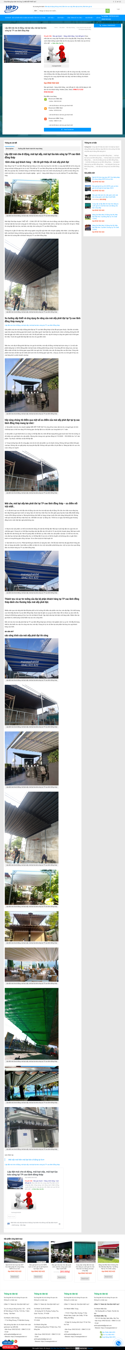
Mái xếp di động (71, 27)
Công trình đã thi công (74, 17)
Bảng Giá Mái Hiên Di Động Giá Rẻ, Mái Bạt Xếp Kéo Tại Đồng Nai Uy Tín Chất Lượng (108, 1267)
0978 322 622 (8, 1347)
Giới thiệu (51, 17)
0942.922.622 (106, 19)
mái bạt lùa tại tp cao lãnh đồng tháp (101, 156)
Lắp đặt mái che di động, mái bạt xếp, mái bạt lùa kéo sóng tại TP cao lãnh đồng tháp (32, 325)
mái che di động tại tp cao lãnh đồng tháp (105, 160)
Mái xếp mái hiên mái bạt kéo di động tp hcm (26, 1160)
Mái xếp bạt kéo (77, 6)
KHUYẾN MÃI (89, 17)
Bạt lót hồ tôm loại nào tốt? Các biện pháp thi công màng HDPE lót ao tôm (14, 1267)
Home (56, 27)
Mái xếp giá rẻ (101, 151)
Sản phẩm (60, 17)
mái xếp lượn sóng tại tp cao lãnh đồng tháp (101, 167)
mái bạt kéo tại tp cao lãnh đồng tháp (100, 155)
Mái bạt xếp (99, 149)
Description (10, 149)
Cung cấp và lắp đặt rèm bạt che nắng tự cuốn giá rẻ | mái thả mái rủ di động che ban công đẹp (85, 1268)
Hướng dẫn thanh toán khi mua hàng (30, 149)
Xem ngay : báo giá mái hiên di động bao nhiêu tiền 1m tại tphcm (25, 17)
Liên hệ (98, 17)
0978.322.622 (114, 16)
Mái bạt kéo (91, 149)
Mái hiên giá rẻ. (87, 6)
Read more (14, 1276)
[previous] (7, 49)
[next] (38, 49)
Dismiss (90, 1348)
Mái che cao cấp (67, 6)
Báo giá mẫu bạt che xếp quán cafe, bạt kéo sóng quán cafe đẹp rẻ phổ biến (61, 1267)
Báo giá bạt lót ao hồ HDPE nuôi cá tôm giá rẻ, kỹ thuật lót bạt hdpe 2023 (38, 1267)
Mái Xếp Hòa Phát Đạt (58, 1348)
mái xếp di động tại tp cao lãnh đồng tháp (101, 163)
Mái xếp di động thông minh (53, 6)
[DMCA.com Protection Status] (81, 1348)
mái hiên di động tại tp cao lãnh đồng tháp (98, 162)
